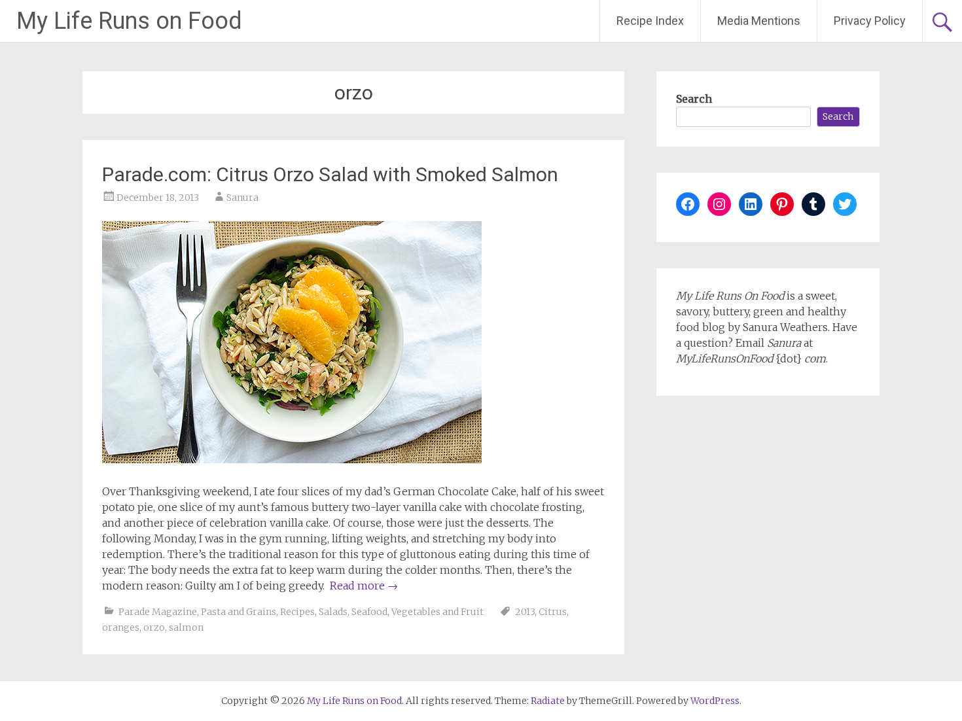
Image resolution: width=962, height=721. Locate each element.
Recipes (297, 612)
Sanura (242, 197)
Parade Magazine (157, 612)
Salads (333, 612)
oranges (120, 627)
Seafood (369, 612)
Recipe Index (650, 20)
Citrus (553, 612)
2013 (525, 612)
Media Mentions (758, 20)
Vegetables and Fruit (437, 612)
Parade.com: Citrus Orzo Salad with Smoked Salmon (330, 174)
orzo (154, 627)
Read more (364, 585)
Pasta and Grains (238, 612)
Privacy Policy (870, 20)
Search (694, 98)
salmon (186, 627)
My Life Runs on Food (129, 21)
